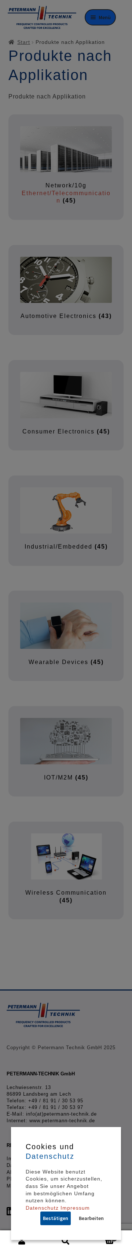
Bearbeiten (91, 1218)
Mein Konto (22, 1241)
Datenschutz (42, 1208)
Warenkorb (101, 1235)
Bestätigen (55, 1218)
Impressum (75, 1208)
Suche (66, 1241)
